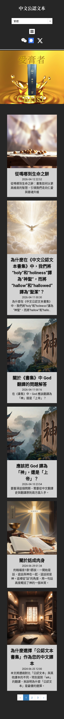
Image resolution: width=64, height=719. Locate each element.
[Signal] (31, 40)
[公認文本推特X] (40, 40)
